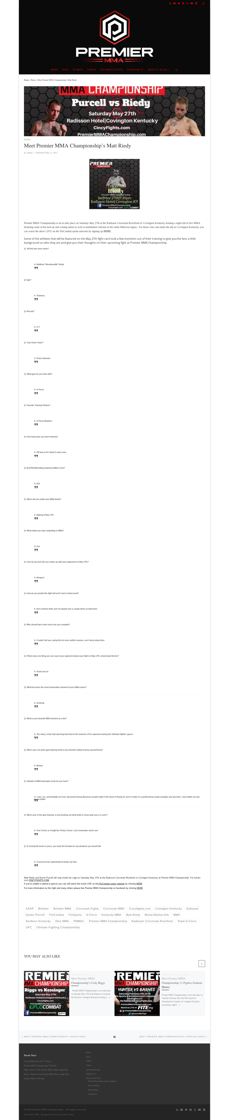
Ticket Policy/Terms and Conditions (102, 1081)
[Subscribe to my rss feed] (170, 3)
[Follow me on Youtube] (191, 3)
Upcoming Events (93, 1070)
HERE (107, 231)
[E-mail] (174, 3)
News (33, 80)
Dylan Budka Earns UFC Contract (37, 1061)
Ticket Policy (93, 1090)
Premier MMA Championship (48, 1109)
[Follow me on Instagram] (187, 3)
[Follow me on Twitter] (179, 3)
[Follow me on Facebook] (183, 3)
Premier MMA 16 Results (34, 1078)
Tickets (89, 1061)
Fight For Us (91, 1074)
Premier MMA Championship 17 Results (40, 1066)
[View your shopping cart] (203, 3)
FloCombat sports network (111, 883)
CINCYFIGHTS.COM (39, 880)
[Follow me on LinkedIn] (196, 3)
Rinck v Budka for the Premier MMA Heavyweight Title (46, 1074)
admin (30, 153)
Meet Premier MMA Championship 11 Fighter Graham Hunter (182, 982)
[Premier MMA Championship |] (114, 35)
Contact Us (92, 1094)
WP (37, 1114)
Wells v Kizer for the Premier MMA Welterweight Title (46, 1070)
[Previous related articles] (194, 963)
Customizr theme (66, 1114)
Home (26, 80)
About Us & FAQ (93, 1078)
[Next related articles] (201, 963)
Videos (89, 1065)
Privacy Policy (94, 1085)
